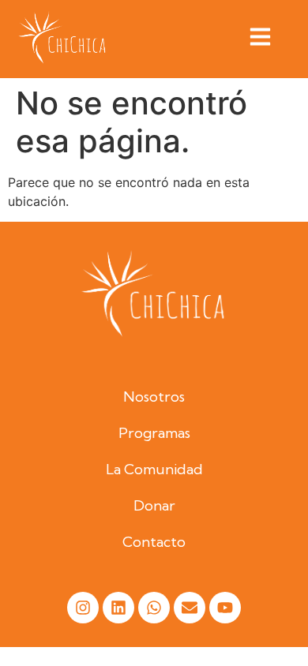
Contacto (154, 542)
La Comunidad (154, 469)
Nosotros (154, 396)
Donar (154, 505)
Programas (154, 433)
